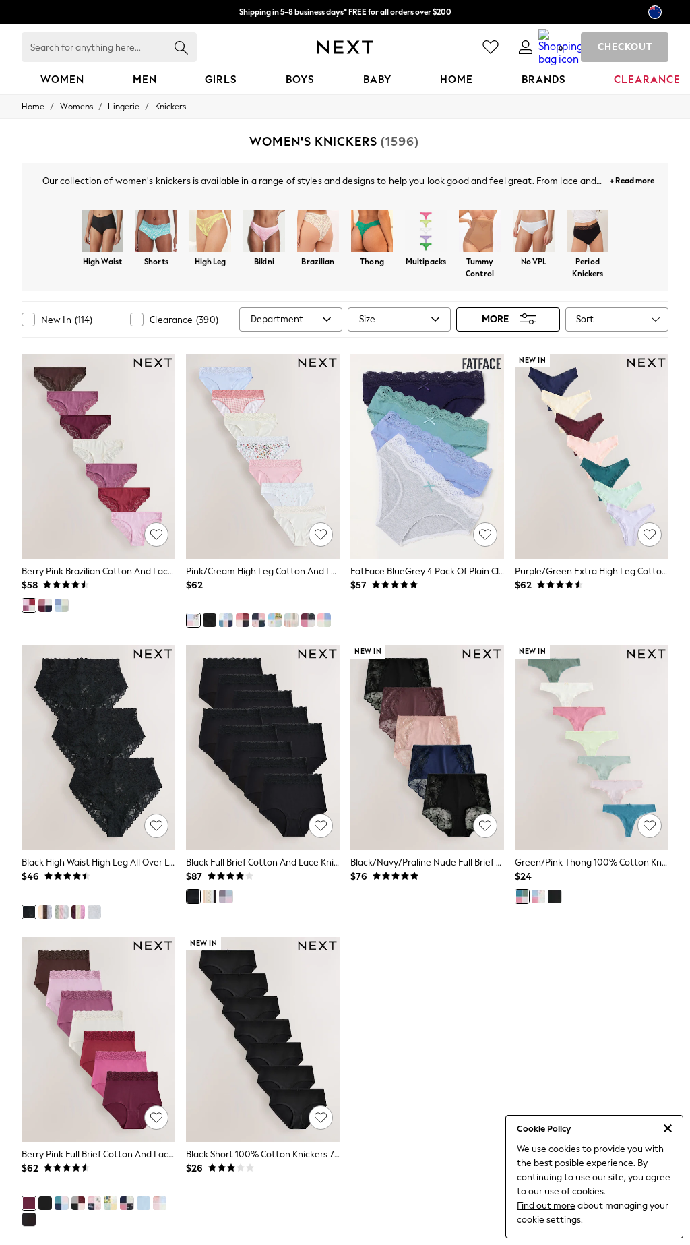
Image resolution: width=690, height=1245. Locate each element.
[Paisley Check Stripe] (159, 1203)
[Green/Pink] (522, 896)
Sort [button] (585, 319)
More (495, 319)
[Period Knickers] (588, 232)
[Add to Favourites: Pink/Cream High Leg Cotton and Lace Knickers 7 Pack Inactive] (320, 534)
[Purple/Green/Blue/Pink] (225, 896)
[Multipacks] (426, 232)
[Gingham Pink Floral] (291, 620)
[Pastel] (225, 620)
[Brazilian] (318, 232)
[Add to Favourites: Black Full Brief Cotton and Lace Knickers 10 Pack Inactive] (320, 825)
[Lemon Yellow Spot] (209, 896)
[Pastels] (61, 605)
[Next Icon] (345, 47)
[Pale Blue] (538, 896)
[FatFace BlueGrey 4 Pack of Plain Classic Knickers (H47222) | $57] (427, 456)
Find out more (546, 1205)
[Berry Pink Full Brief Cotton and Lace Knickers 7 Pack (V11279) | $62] (98, 1039)
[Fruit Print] (275, 620)
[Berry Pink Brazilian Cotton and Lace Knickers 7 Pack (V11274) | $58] (98, 456)
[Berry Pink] (29, 605)
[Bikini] (264, 232)
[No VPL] (534, 232)
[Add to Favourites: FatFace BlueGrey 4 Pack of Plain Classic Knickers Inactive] (485, 534)
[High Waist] (102, 232)
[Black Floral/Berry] (45, 605)
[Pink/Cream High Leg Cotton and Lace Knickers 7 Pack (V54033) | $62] (263, 456)
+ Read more (632, 179)
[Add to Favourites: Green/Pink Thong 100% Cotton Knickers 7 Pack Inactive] (649, 825)
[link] (525, 47)
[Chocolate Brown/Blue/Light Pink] (45, 912)
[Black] (209, 620)
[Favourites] (490, 47)
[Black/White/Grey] (29, 1219)
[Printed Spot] (242, 620)
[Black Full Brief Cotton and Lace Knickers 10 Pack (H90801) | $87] (263, 747)
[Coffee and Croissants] (258, 620)
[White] (94, 912)
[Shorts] (156, 232)
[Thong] (372, 232)
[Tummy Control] (480, 232)
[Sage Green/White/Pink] (61, 912)
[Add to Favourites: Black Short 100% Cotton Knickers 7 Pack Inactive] (320, 1117)
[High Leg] (210, 232)
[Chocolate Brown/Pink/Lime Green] (78, 912)
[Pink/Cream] (193, 620)
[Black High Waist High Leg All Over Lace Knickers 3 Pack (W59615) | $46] (98, 747)
